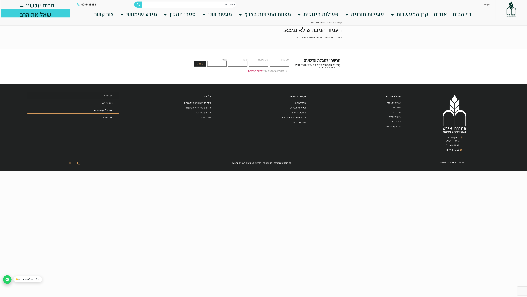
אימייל (224, 60)
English (487, 4)
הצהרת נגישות (238, 163)
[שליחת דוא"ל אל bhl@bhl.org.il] (70, 163)
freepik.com (445, 162)
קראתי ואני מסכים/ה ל (266, 71)
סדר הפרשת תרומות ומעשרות (198, 107)
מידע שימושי (141, 14)
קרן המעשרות (412, 14)
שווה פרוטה (206, 117)
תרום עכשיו (108, 117)
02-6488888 (88, 5)
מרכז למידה (300, 103)
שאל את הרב (107, 103)
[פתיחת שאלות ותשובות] (7, 279)
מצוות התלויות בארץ (267, 14)
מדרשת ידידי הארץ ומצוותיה (293, 117)
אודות (440, 14)
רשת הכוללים (395, 117)
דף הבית (462, 14)
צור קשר (104, 14)
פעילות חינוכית (321, 14)
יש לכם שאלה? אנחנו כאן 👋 (28, 279)
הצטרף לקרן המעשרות (103, 110)
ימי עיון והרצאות (393, 126)
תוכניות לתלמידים (298, 107)
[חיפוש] (138, 5)
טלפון (245, 60)
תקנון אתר (267, 163)
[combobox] (189, 5)
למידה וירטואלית (298, 122)
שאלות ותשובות (394, 103)
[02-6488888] (78, 4)
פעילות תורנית (367, 14)
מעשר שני (220, 14)
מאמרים (397, 107)
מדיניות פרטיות (254, 163)
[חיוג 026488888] (78, 163)
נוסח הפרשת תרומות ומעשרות (197, 103)
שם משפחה (262, 60)
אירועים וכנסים (299, 112)
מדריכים (397, 112)
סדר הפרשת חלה (203, 112)
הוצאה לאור (395, 121)
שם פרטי (285, 60)
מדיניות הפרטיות (256, 71)
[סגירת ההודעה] (13, 276)
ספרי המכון (182, 14)
